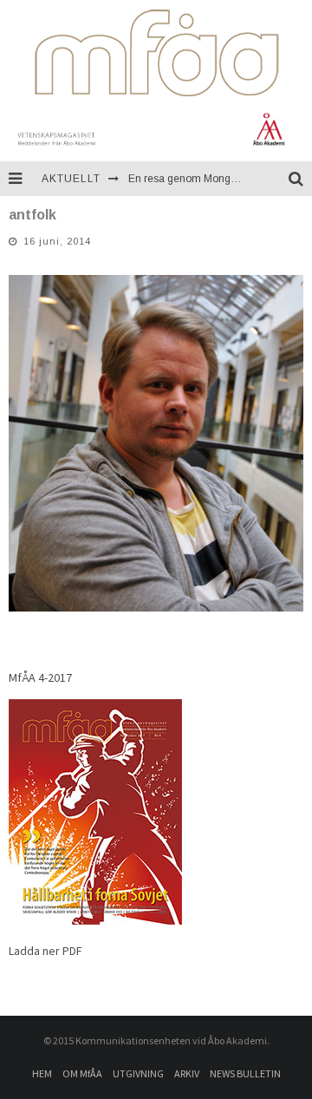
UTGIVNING (138, 1073)
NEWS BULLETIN (245, 1073)
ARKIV (186, 1073)
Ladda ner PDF (45, 950)
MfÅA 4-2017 (40, 677)
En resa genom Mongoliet (189, 179)
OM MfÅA (82, 1073)
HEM (42, 1073)
